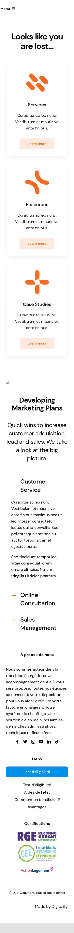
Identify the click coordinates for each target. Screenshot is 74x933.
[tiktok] (57, 742)
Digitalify (60, 906)
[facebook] (17, 742)
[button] (37, 485)
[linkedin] (49, 742)
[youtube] (41, 742)
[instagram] (33, 742)
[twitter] (25, 742)
